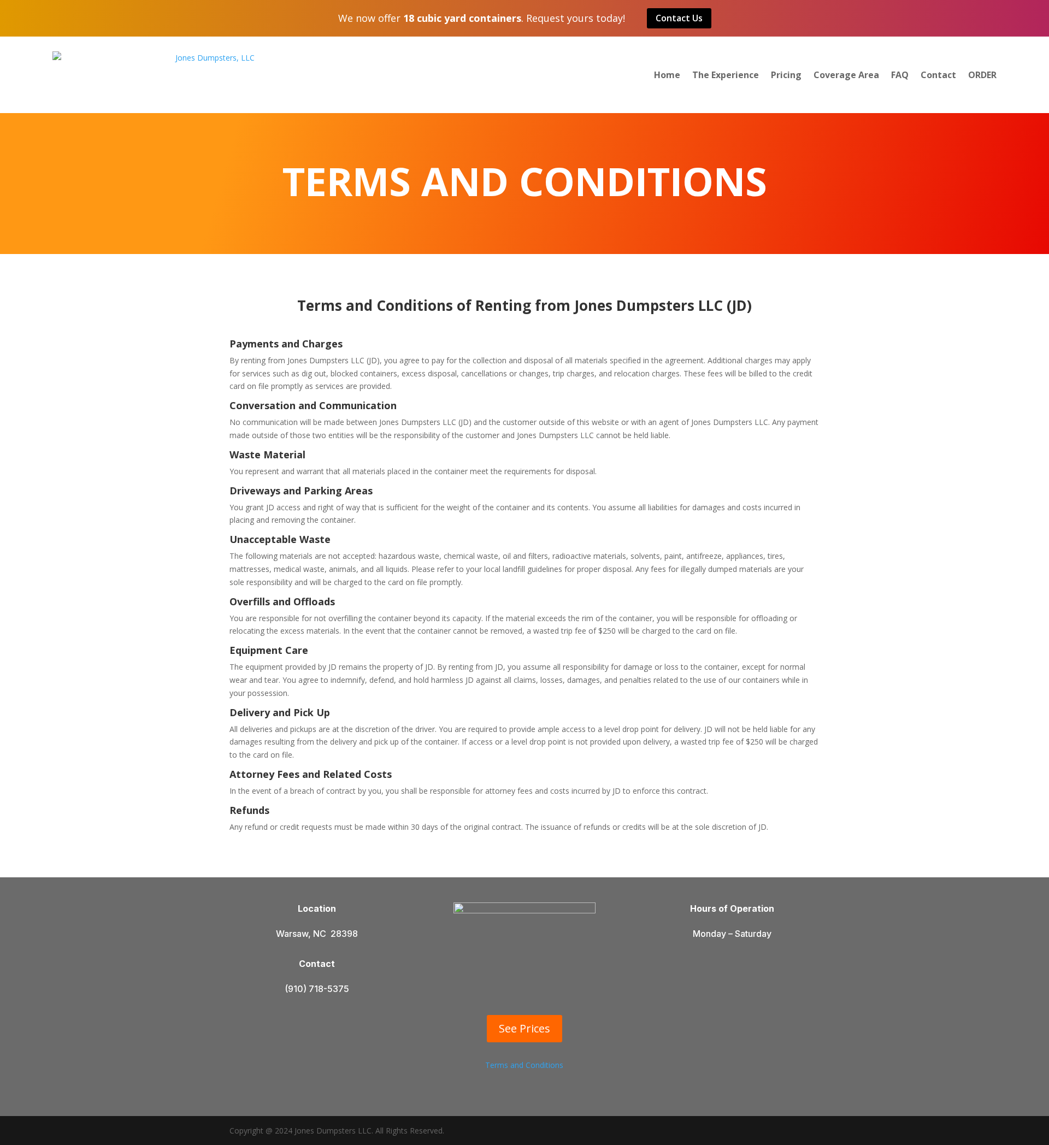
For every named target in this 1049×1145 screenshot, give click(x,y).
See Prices (524, 1028)
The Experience (725, 75)
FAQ (900, 75)
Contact (938, 75)
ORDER (982, 75)
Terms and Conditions (524, 1065)
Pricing (786, 75)
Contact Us (679, 18)
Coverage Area (846, 75)
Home (667, 75)
